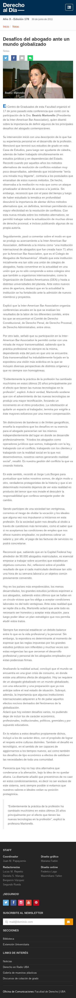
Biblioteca (8, 938)
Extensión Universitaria (16, 944)
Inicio (6, 26)
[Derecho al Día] (13, 8)
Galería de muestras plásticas (20, 972)
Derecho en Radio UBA (16, 967)
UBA (62, 991)
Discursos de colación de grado (20, 978)
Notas (15, 26)
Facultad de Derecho (46, 991)
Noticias (7, 961)
